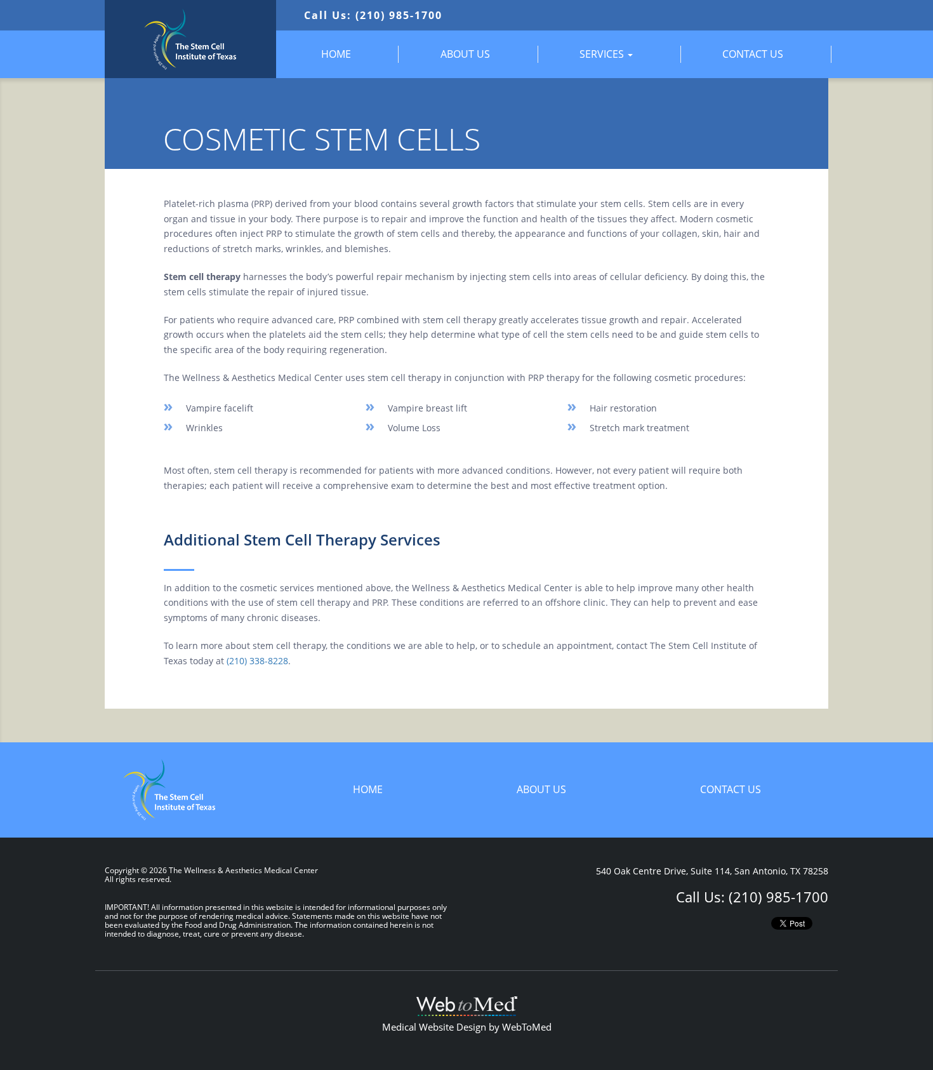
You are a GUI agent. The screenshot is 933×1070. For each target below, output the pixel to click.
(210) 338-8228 (257, 661)
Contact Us (730, 789)
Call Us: (373, 15)
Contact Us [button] (752, 54)
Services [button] (602, 54)
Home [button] (336, 54)
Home (368, 789)
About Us (541, 789)
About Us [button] (465, 54)
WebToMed (527, 1026)
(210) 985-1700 (778, 896)
